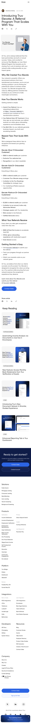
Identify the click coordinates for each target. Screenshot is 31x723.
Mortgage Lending (7, 490)
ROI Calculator (20, 644)
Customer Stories (20, 630)
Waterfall (4, 577)
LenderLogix (5, 611)
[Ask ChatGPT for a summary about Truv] (5, 714)
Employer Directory (21, 638)
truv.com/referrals (12, 247)
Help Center (19, 635)
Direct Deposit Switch (22, 517)
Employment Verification (8, 523)
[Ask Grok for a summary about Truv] (25, 714)
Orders (3, 572)
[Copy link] (16, 29)
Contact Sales (15, 464)
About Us (4, 660)
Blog (17, 627)
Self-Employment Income (6, 545)
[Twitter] (7, 29)
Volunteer (4, 552)
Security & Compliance (8, 671)
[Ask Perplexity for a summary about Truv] (10, 714)
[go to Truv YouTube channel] (23, 704)
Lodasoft (4, 608)
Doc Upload (5, 559)
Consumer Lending (7, 493)
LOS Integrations (20, 600)
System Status (5, 635)
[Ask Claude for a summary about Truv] (20, 714)
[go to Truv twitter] (7, 704)
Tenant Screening (6, 501)
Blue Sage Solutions (21, 606)
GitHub (3, 633)
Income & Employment (8, 520)
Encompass (19, 603)
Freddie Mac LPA (6, 584)
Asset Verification (6, 530)
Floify (3, 614)
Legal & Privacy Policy (7, 668)
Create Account (15, 469)
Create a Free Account (22, 646)
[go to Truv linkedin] (15, 704)
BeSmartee (5, 617)
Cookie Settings (6, 673)
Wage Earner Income (7, 542)
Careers (4, 665)
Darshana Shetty (10, 10)
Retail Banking (5, 496)
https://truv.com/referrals (13, 111)
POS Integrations (6, 600)
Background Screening (8, 504)
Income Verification (7, 517)
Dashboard (5, 575)
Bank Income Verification (5, 533)
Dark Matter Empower (22, 614)
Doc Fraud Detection (7, 539)
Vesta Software (20, 608)
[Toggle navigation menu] (28, 2)
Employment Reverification (5, 526)
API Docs (4, 627)
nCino (3, 603)
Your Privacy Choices (7, 677)
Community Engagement (5, 555)
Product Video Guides (22, 641)
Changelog (5, 630)
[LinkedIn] (11, 29)
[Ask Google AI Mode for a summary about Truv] (15, 714)
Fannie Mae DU (6, 587)
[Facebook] (2, 29)
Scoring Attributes (21, 524)
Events (18, 633)
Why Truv (4, 662)
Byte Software (20, 611)
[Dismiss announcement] (28, 716)
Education (4, 549)
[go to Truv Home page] (3, 2)
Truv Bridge (5, 569)
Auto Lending (5, 499)
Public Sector (5, 488)
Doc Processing (6, 537)
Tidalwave (4, 606)
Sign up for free (15, 695)
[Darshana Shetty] (3, 10)
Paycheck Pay (20, 531)
